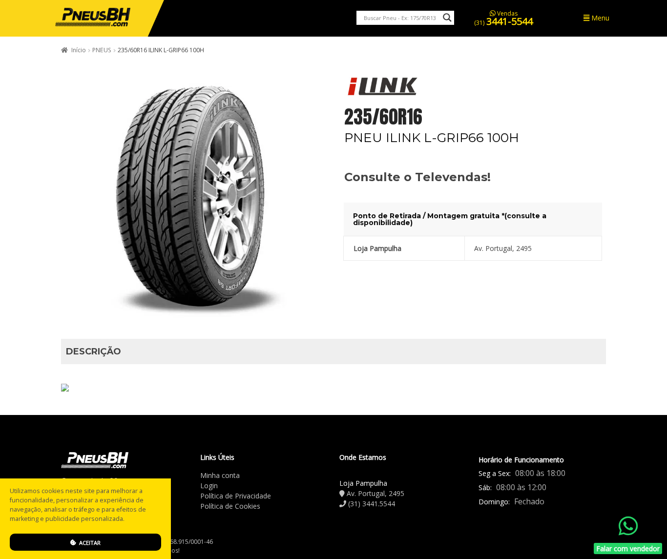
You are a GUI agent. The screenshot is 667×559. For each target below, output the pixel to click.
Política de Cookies (230, 506)
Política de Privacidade (235, 495)
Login (209, 485)
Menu (599, 17)
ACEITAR (89, 542)
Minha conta (220, 475)
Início (78, 50)
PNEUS (101, 50)
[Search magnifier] (447, 17)
